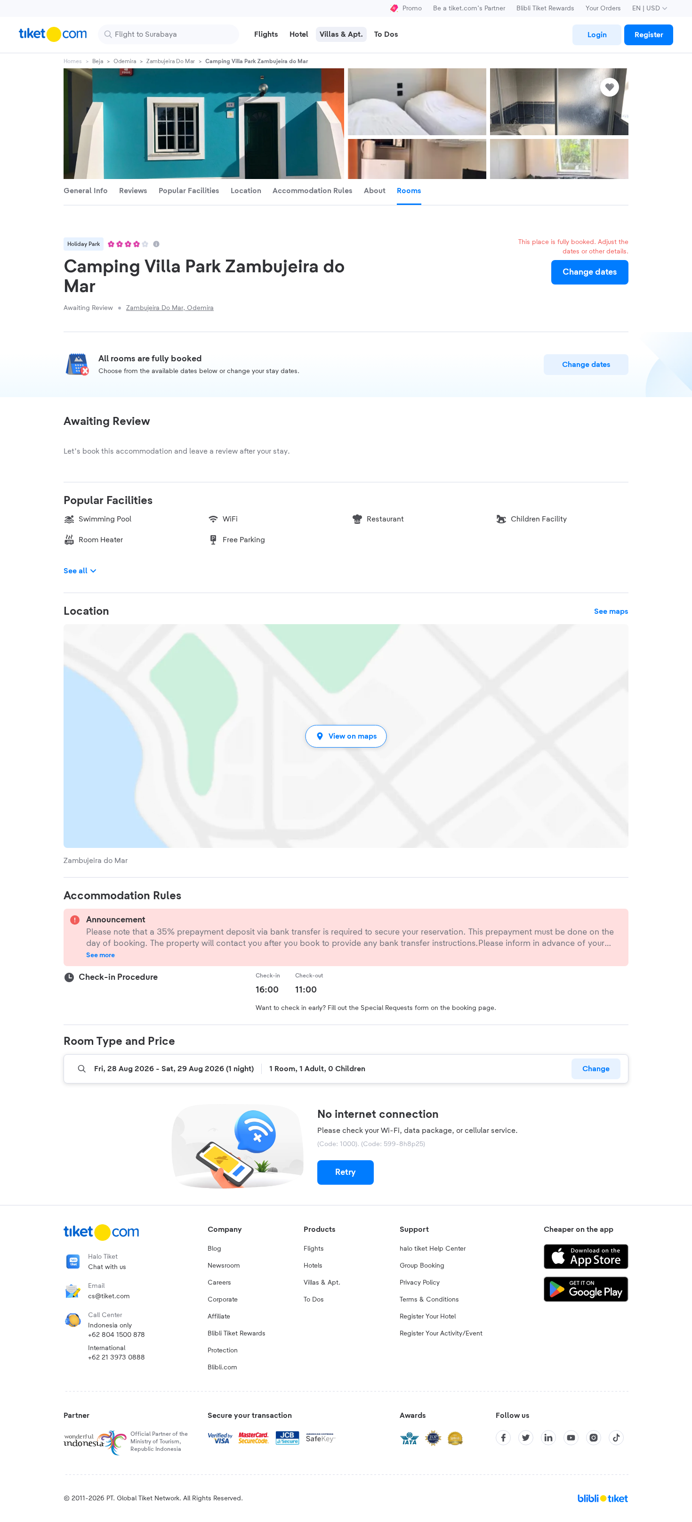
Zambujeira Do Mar (170, 61)
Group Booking (422, 1266)
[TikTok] (616, 1437)
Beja (97, 61)
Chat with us (107, 1267)
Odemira (124, 61)
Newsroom (224, 1266)
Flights (314, 1249)
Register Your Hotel (428, 1316)
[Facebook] (503, 1437)
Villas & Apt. (322, 1282)
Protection (223, 1350)
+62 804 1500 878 (116, 1335)
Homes (73, 61)
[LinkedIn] (548, 1437)
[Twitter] (525, 1437)
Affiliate (219, 1316)
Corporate (223, 1299)
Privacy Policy (420, 1282)
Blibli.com (222, 1367)
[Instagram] (593, 1437)
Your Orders (603, 8)
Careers (219, 1282)
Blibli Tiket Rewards (545, 8)
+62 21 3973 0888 (116, 1357)
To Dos (314, 1299)
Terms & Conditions (429, 1299)
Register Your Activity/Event (441, 1333)
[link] (596, 34)
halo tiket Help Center (433, 1249)
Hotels (313, 1266)
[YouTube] (571, 1437)
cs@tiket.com (109, 1296)
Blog (214, 1249)
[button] (346, 736)
